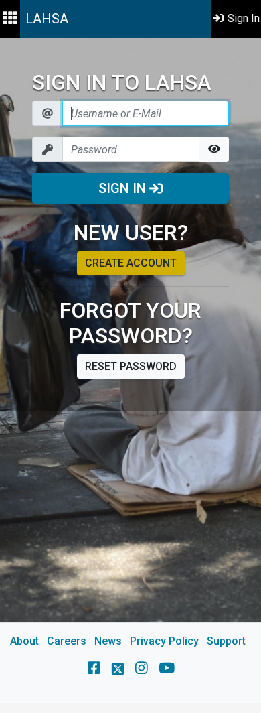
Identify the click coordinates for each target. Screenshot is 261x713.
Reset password (131, 366)
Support (226, 641)
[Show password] (214, 149)
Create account (131, 263)
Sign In (123, 188)
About (24, 641)
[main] (130, 370)
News (108, 641)
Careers (66, 641)
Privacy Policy (164, 641)
